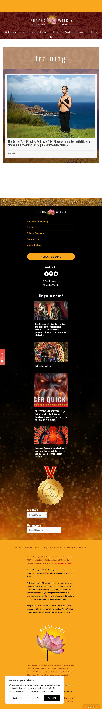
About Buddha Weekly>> (62, 563)
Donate (94, 32)
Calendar (12, 32)
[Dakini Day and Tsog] (51, 352)
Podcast (32, 32)
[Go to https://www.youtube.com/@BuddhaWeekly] (55, 274)
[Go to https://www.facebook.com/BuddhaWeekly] (46, 274)
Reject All (35, 698)
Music (22, 32)
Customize (17, 698)
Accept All (52, 698)
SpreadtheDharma (44, 675)
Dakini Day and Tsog (44, 366)
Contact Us (32, 227)
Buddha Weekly (46, 586)
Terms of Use (33, 239)
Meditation (12, 153)
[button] (51, 37)
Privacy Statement (35, 233)
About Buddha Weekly (37, 221)
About (67, 32)
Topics (55, 32)
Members (80, 32)
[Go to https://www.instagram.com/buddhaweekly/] (51, 274)
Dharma (43, 32)
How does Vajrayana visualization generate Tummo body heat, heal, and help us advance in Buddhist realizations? (50, 452)
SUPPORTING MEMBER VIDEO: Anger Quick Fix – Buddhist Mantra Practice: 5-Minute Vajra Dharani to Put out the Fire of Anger (51, 415)
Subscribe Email (35, 245)
